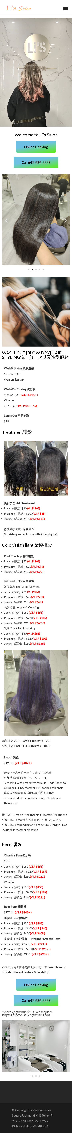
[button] (36, 147)
